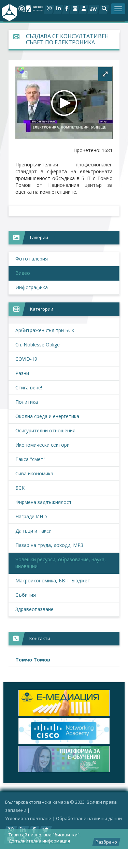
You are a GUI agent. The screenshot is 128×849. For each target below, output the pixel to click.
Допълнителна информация (39, 841)
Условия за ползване (28, 818)
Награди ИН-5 (31, 516)
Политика (26, 402)
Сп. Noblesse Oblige (37, 344)
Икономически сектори (42, 445)
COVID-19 (26, 359)
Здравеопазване (34, 609)
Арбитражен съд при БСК (44, 330)
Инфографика (31, 287)
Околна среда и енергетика (47, 416)
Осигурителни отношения (45, 430)
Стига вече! (28, 387)
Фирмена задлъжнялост (43, 502)
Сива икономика (34, 473)
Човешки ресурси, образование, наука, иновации (60, 562)
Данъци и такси (33, 530)
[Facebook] (66, 9)
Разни (22, 373)
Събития (25, 595)
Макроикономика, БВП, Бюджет (52, 580)
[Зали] (75, 9)
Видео (22, 273)
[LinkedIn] (58, 9)
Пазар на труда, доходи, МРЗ (49, 545)
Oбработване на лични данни (89, 818)
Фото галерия (31, 258)
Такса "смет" (30, 459)
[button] (104, 9)
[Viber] (49, 9)
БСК (20, 488)
